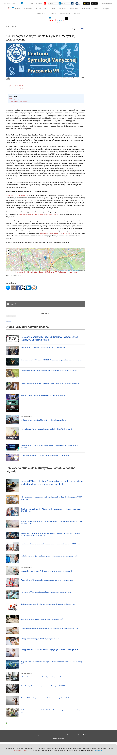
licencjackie (74, 8)
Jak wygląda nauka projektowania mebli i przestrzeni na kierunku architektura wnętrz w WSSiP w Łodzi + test (52, 498)
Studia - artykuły (11, 26)
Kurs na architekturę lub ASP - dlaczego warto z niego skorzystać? (42, 619)
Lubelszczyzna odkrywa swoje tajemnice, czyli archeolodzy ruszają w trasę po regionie (49, 370)
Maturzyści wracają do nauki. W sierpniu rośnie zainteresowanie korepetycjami (46, 571)
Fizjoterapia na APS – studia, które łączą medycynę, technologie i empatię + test (46, 580)
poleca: (17, 8)
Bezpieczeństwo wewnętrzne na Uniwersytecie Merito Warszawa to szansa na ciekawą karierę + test (52, 663)
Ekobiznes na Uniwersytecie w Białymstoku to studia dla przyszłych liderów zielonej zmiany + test (51, 711)
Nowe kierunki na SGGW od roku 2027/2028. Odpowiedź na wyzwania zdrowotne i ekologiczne (52, 360)
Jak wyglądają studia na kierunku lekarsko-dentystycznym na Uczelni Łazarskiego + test (49, 650)
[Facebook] (18, 289)
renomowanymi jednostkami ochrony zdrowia (54, 233)
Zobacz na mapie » (12, 105)
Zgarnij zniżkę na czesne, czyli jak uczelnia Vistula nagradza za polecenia (45, 455)
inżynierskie (86, 8)
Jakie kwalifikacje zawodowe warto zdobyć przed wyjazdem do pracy (43, 677)
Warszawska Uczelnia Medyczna (18, 86)
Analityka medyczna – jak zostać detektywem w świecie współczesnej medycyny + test (49, 556)
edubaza (53, 13)
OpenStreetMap (75, 270)
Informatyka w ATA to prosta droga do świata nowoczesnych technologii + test (46, 592)
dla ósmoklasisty (65, 13)
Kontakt (56, 735)
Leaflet (68, 270)
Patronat (62, 735)
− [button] (8, 253)
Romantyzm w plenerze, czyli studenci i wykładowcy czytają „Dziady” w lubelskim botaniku (49, 338)
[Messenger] (8, 289)
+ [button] (8, 250)
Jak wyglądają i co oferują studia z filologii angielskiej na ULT (41, 639)
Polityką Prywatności (21, 750)
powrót (11, 303)
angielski (77, 13)
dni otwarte (62, 8)
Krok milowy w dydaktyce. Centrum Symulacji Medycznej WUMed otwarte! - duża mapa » (45, 272)
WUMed (16, 92)
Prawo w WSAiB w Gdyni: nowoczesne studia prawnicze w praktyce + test (45, 698)
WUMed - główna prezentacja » (17, 98)
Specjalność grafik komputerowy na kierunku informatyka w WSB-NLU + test (45, 686)
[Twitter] (23, 289)
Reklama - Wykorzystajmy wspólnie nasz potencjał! (41, 735)
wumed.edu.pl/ (19, 89)
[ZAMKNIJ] (99, 750)
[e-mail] (13, 289)
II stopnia (106, 8)
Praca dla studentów (73, 735)
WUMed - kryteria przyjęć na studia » (18, 101)
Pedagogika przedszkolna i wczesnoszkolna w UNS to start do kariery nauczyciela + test (49, 628)
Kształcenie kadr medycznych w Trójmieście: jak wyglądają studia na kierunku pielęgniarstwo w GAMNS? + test (52, 510)
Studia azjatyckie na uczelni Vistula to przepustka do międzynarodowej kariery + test (48, 604)
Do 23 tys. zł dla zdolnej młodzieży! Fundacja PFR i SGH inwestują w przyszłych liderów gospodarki (49, 446)
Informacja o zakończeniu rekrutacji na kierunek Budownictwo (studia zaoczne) (46, 429)
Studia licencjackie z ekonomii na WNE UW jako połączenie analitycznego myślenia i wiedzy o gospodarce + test (51, 522)
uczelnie (52, 8)
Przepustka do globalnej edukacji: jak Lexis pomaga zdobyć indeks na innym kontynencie (50, 383)
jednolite (96, 8)
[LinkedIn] (28, 289)
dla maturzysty (41, 8)
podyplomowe (41, 13)
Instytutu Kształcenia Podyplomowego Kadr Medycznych (38, 214)
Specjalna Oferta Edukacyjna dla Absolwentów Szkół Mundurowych (43, 395)
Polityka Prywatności (58, 738)
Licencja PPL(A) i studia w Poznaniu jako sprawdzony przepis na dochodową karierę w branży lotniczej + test (52, 482)
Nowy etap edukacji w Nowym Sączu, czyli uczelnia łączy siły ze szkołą (44, 347)
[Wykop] (34, 289)
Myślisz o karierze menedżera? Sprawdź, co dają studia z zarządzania (43, 420)
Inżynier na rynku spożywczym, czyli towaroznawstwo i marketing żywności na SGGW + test (50, 544)
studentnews (28, 8)
